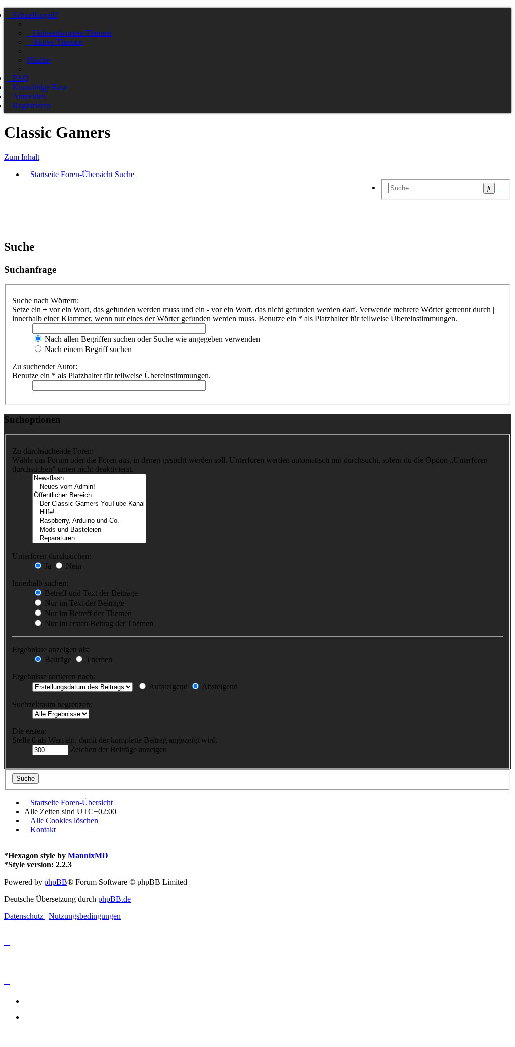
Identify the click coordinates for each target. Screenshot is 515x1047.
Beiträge (57, 659)
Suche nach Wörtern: (45, 300)
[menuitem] (69, 33)
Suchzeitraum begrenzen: (52, 704)
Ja (47, 566)
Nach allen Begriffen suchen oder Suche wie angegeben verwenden (151, 339)
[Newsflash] (89, 478)
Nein (72, 566)
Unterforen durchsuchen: (51, 556)
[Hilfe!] (89, 512)
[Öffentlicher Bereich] (89, 495)
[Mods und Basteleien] (89, 530)
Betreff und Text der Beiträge (90, 593)
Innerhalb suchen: (40, 583)
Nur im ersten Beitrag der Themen (98, 623)
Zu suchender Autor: (44, 366)
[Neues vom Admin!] (89, 487)
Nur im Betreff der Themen (87, 613)
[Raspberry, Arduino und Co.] (89, 521)
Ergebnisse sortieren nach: (53, 676)
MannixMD (88, 855)
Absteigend (219, 686)
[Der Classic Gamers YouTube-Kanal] (89, 504)
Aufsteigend (167, 686)
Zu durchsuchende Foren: (53, 451)
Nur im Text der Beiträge (83, 603)
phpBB (55, 882)
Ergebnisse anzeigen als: (51, 649)
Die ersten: (29, 731)
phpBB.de (114, 899)
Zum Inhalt (21, 157)
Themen (98, 659)
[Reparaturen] (89, 538)
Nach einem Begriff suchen (87, 349)
